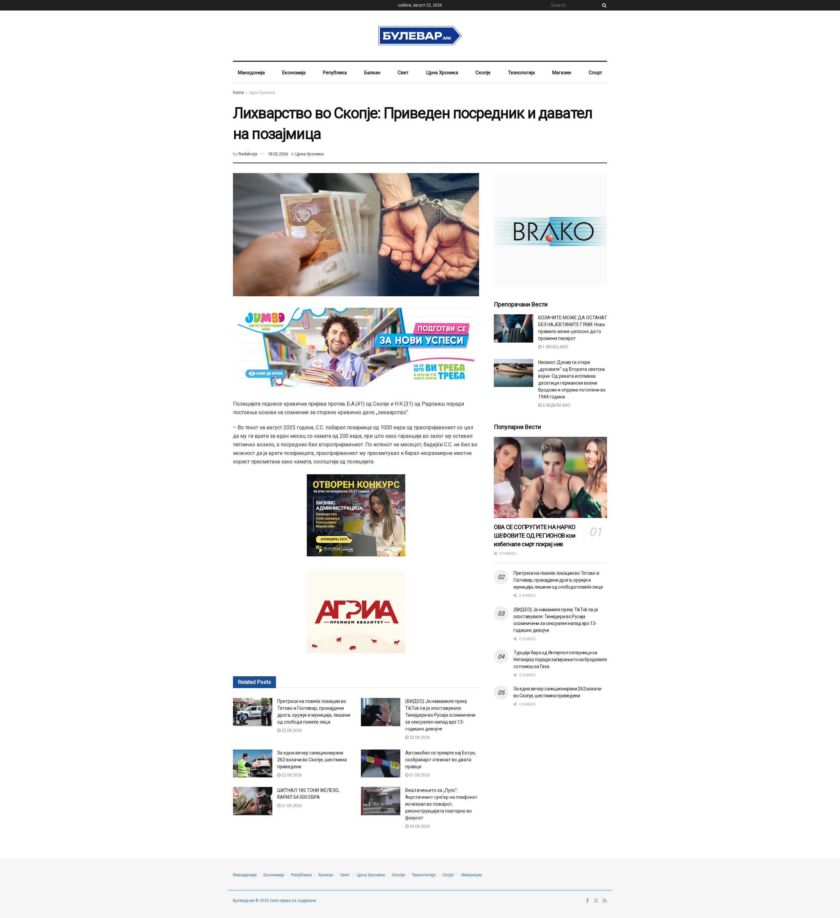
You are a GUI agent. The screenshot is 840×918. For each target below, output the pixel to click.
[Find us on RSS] (605, 901)
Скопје (483, 73)
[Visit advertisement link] (550, 229)
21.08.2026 (419, 775)
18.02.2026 (278, 153)
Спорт (595, 73)
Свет (403, 73)
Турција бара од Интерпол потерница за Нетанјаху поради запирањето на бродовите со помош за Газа (560, 659)
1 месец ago (554, 347)
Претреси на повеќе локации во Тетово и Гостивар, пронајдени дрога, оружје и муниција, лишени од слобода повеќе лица (558, 580)
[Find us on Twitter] (595, 901)
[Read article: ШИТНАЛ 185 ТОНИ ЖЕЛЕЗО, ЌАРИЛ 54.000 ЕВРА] (252, 801)
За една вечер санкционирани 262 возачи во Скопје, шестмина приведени (312, 759)
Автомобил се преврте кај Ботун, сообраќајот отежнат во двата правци (440, 759)
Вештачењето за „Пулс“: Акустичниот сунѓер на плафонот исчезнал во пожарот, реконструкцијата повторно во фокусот (441, 804)
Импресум (471, 874)
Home (238, 92)
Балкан (372, 73)
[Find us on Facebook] (587, 901)
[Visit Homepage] (420, 36)
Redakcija (248, 153)
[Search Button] (603, 5)
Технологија (521, 73)
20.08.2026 (419, 826)
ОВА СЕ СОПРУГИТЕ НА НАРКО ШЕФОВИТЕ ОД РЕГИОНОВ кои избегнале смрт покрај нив (535, 536)
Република (335, 73)
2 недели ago (555, 405)
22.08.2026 (291, 730)
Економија (293, 73)
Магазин (561, 73)
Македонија (251, 73)
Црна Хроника (442, 73)
